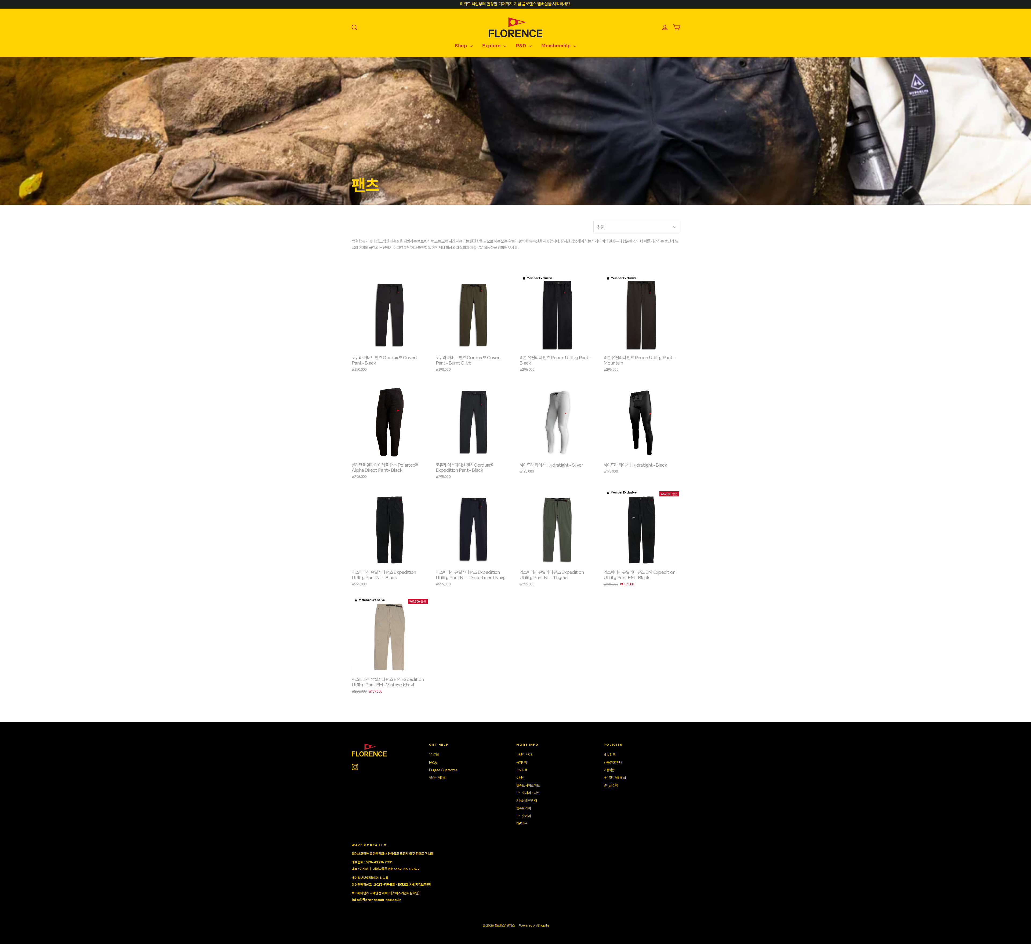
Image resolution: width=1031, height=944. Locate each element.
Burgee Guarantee (443, 770)
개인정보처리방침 (615, 778)
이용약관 (609, 770)
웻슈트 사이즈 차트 (528, 785)
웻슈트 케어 (523, 808)
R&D (522, 46)
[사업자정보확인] (420, 885)
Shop (462, 46)
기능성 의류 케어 (526, 801)
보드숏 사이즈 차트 (528, 793)
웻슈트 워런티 (437, 778)
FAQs (433, 763)
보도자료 (521, 770)
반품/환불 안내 (613, 763)
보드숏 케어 (523, 816)
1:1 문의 (434, 755)
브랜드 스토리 (524, 755)
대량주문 (521, 824)
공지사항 (521, 763)
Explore (492, 46)
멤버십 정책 (611, 785)
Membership (556, 46)
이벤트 (520, 778)
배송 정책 (609, 755)
